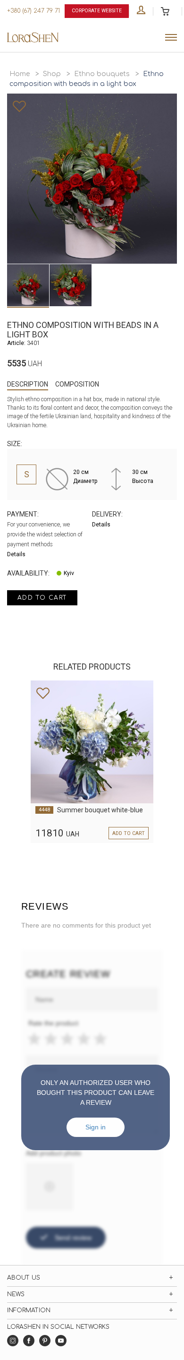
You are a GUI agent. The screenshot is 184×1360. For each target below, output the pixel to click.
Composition (77, 384)
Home (19, 73)
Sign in (95, 1127)
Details (16, 554)
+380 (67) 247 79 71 (33, 11)
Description (27, 384)
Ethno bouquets (102, 73)
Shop (52, 73)
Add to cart (42, 597)
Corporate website (97, 11)
